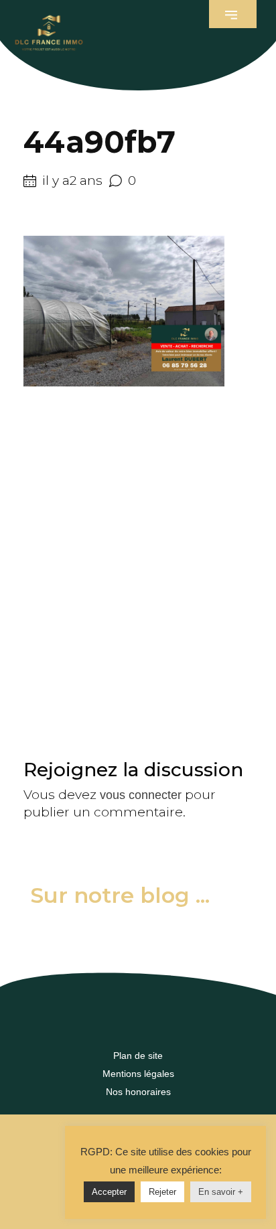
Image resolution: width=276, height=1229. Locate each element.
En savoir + (220, 1192)
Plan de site (138, 1055)
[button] (233, 14)
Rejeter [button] (162, 1192)
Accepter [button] (109, 1192)
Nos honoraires (138, 1091)
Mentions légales (138, 1073)
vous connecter (141, 795)
